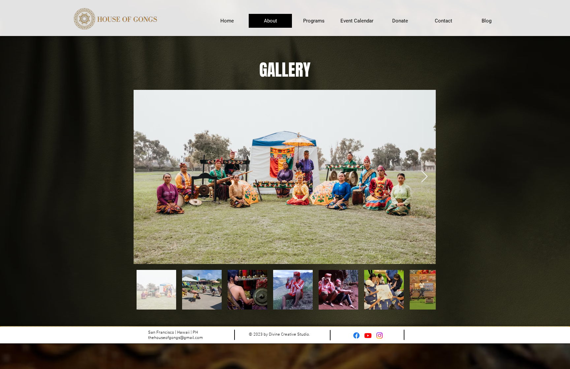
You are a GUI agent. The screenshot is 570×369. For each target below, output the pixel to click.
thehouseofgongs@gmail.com (175, 338)
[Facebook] (356, 335)
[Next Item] (424, 176)
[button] (356, 21)
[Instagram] (379, 335)
